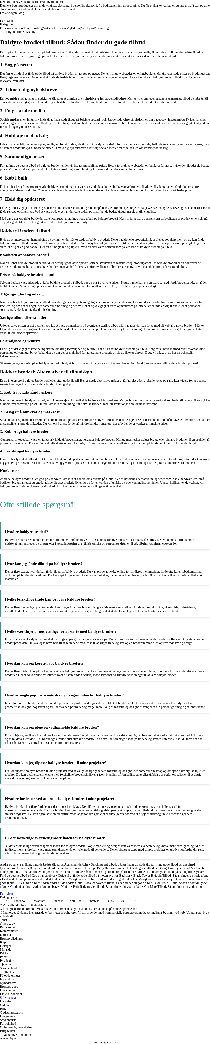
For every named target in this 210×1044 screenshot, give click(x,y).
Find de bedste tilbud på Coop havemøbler (27, 875)
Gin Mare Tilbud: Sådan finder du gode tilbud (173, 886)
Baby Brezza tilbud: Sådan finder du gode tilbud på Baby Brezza (72, 868)
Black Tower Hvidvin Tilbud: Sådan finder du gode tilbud (170, 875)
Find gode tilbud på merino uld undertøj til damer (34, 879)
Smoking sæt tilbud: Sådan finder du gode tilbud (122, 864)
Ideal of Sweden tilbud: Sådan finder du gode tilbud (118, 883)
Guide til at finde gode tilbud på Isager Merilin (40, 886)
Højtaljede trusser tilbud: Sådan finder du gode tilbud (107, 886)
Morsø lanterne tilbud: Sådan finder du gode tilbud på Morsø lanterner (113, 879)
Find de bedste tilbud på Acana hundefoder (60, 864)
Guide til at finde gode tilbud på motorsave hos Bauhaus (94, 875)
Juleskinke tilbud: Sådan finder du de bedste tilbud (49, 883)
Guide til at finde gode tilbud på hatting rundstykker (170, 872)
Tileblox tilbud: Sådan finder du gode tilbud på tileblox (98, 872)
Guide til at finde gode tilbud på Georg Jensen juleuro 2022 (155, 868)
